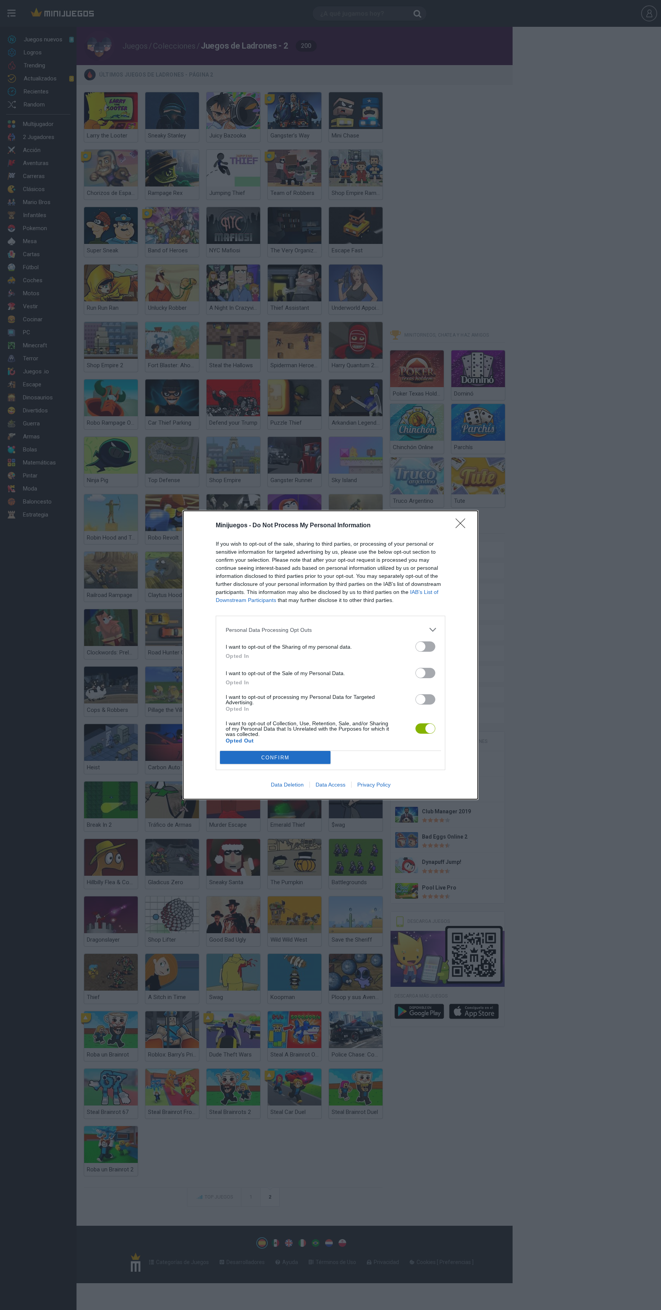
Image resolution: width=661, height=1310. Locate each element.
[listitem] (330, 630)
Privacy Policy (374, 785)
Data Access (330, 785)
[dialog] (330, 655)
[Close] (463, 525)
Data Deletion (287, 785)
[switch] (425, 646)
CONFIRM (275, 757)
